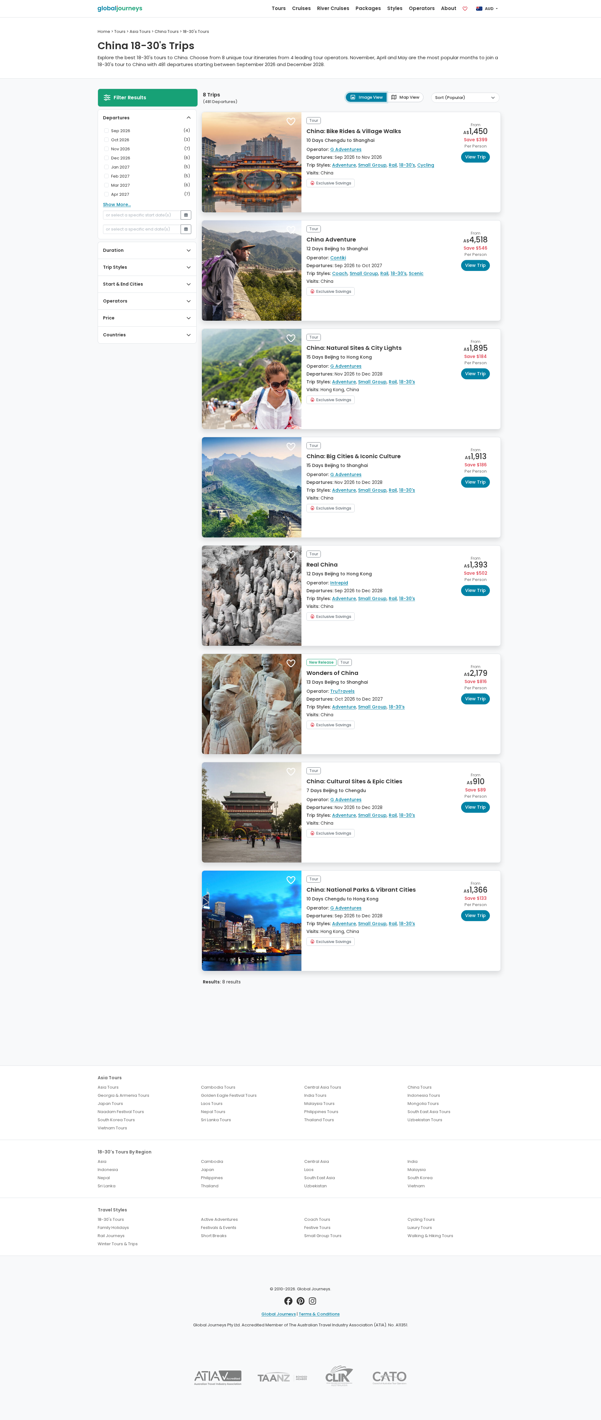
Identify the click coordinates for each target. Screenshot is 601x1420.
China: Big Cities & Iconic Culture (353, 456)
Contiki (338, 258)
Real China (322, 564)
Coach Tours (317, 1219)
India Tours (315, 1095)
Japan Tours (110, 1103)
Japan (207, 1170)
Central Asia (316, 1161)
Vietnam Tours (112, 1128)
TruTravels (342, 691)
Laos (309, 1170)
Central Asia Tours (322, 1087)
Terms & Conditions (319, 1314)
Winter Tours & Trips (118, 1244)
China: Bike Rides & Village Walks (353, 131)
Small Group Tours (323, 1236)
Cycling (425, 165)
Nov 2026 (120, 149)
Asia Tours (108, 1087)
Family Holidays (113, 1228)
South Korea (420, 1178)
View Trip (475, 157)
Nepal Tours (213, 1112)
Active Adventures (219, 1219)
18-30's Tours (111, 1219)
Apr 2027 (120, 194)
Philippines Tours (321, 1112)
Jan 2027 (120, 167)
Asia (102, 1161)
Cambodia (212, 1161)
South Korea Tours (116, 1120)
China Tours (420, 1087)
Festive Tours (317, 1228)
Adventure (344, 165)
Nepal (104, 1178)
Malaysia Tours (319, 1103)
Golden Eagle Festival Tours (229, 1095)
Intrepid (339, 583)
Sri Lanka (107, 1186)
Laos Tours (212, 1103)
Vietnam (416, 1186)
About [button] (448, 8)
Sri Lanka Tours (216, 1120)
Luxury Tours (420, 1228)
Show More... (117, 204)
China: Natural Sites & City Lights (354, 348)
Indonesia (108, 1170)
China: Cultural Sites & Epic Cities (354, 781)
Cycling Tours (421, 1219)
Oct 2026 (120, 140)
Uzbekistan (315, 1186)
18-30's (407, 165)
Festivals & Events (218, 1228)
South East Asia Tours (429, 1112)
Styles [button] (395, 8)
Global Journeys (278, 1314)
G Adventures (346, 149)
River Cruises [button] (333, 8)
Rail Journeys (111, 1236)
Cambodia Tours (218, 1087)
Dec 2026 (120, 158)
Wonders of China (332, 673)
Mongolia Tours (423, 1103)
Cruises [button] (301, 8)
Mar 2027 (120, 185)
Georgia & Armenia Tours (123, 1095)
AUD (489, 9)
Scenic (416, 273)
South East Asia (319, 1178)
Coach (339, 273)
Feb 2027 (120, 176)
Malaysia (417, 1170)
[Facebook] (288, 1303)
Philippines (212, 1178)
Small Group (372, 165)
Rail (393, 165)
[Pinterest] (300, 1303)
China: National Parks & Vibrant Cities (361, 890)
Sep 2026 (120, 131)
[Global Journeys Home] (120, 8)
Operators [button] (422, 8)
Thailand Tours (319, 1120)
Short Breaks (214, 1236)
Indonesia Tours (424, 1095)
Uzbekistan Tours (425, 1120)
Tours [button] (279, 8)
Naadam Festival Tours (121, 1112)
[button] (290, 121)
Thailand (209, 1186)
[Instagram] (312, 1303)
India (413, 1161)
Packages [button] (368, 8)
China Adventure (331, 239)
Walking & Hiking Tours (430, 1236)
